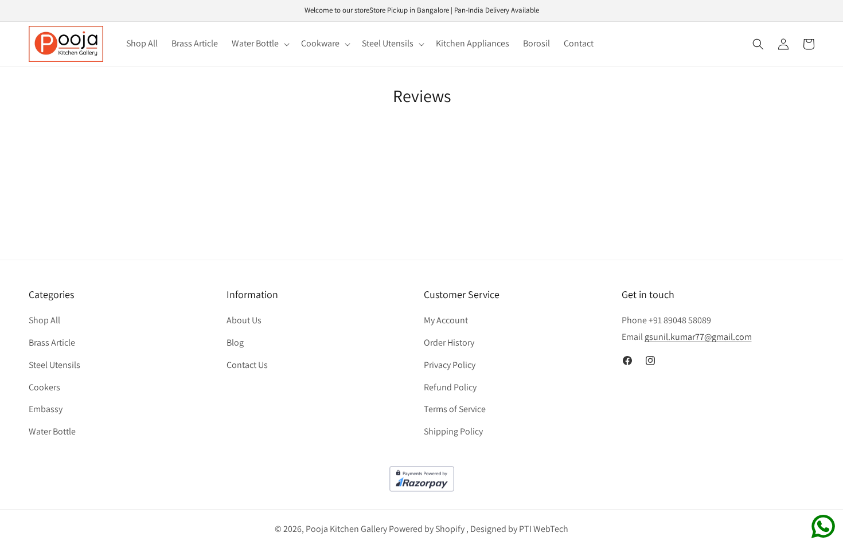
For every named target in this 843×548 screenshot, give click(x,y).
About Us (244, 320)
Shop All (44, 320)
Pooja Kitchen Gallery (346, 529)
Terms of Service (455, 409)
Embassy (46, 409)
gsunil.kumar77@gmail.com (698, 337)
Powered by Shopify (427, 529)
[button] (259, 44)
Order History (449, 342)
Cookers (44, 387)
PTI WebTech (543, 529)
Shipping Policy (453, 431)
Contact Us (247, 365)
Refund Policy (450, 387)
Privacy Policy (449, 365)
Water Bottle (52, 431)
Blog (235, 342)
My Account (446, 320)
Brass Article (52, 342)
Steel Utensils (54, 365)
